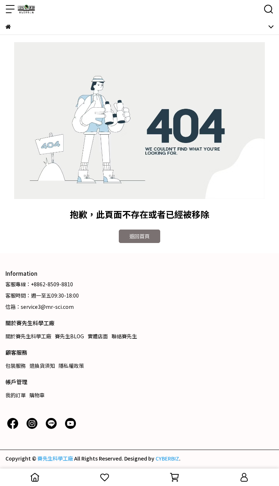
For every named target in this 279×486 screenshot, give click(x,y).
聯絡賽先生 (124, 336)
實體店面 (98, 336)
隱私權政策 (71, 365)
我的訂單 (15, 395)
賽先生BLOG (69, 336)
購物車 (37, 395)
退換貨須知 (42, 365)
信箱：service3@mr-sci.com (39, 306)
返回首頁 (139, 236)
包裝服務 (15, 365)
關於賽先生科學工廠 (28, 336)
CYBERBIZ (167, 458)
